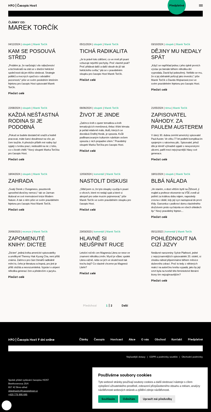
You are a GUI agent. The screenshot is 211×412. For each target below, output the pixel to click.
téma (168, 107)
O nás (145, 339)
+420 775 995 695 (17, 394)
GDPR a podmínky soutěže (163, 356)
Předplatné (195, 339)
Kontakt (176, 339)
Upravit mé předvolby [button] (157, 399)
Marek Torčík (40, 44)
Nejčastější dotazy (135, 356)
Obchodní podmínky (192, 356)
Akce (132, 339)
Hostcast (116, 339)
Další (125, 305)
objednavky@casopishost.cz (23, 391)
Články (83, 339)
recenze (26, 231)
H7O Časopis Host (22, 5)
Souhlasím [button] (108, 399)
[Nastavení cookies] (7, 405)
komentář (99, 174)
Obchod (160, 339)
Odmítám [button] (129, 399)
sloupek (26, 44)
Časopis (99, 339)
